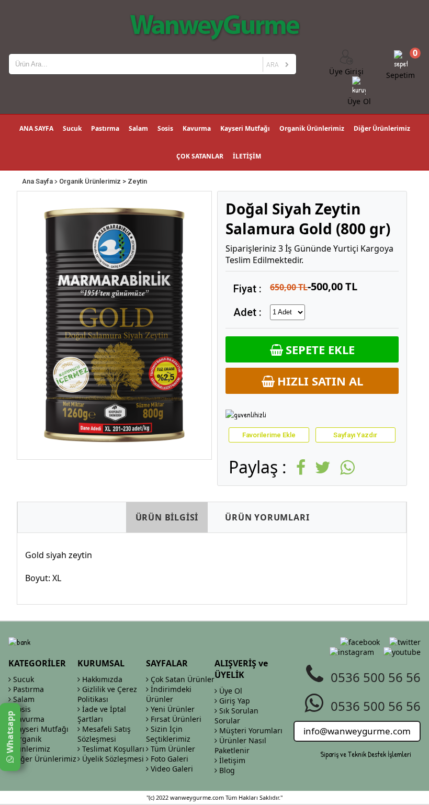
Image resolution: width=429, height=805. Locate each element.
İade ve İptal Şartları (101, 714)
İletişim (231, 760)
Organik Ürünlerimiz (311, 128)
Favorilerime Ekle (269, 435)
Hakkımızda (101, 679)
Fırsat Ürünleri (175, 719)
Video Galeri (171, 769)
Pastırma (105, 128)
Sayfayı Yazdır (355, 435)
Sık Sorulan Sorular (236, 715)
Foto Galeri (168, 759)
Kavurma (197, 128)
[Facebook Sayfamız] (360, 642)
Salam (138, 128)
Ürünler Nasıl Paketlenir (240, 745)
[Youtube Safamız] (402, 652)
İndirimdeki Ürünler (168, 694)
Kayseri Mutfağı (245, 128)
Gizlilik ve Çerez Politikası (107, 694)
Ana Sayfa (37, 181)
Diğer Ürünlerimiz (382, 128)
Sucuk (72, 128)
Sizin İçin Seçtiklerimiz (168, 734)
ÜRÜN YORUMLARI (267, 517)
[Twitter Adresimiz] (405, 642)
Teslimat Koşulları (112, 749)
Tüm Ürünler (172, 749)
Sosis (165, 128)
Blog (226, 770)
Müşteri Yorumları (250, 730)
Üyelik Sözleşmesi (112, 759)
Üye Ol (229, 691)
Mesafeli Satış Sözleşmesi (104, 734)
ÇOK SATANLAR (199, 156)
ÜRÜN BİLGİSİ (167, 517)
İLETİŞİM (247, 156)
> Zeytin (134, 181)
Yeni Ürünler (172, 709)
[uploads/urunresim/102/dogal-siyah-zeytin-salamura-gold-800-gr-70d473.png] (114, 325)
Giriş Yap (233, 701)
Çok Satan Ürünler (181, 679)
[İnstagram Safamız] (352, 652)
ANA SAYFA (36, 128)
